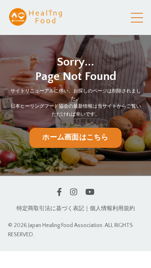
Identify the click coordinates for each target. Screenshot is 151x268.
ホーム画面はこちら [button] (75, 137)
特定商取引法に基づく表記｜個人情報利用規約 (76, 208)
